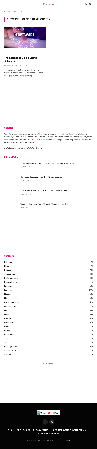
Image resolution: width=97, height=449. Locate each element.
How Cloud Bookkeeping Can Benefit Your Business (41, 177)
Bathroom (8, 262)
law (5, 310)
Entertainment (10, 290)
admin (9, 65)
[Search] (90, 4)
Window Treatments (12, 354)
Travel (7, 342)
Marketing (8, 322)
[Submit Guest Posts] (48, 4)
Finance (7, 294)
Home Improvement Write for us (69, 430)
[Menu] (7, 4)
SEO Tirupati (65, 440)
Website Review (11, 350)
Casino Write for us (48, 434)
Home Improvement (12, 302)
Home (6, 11)
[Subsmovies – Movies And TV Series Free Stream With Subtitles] (11, 166)
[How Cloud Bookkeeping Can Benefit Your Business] (11, 180)
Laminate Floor (10, 306)
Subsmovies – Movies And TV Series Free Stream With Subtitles (47, 163)
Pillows (7, 330)
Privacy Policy (41, 430)
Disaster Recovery (12, 282)
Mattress (7, 326)
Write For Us (23, 430)
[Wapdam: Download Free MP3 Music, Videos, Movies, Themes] (11, 207)
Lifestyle (7, 318)
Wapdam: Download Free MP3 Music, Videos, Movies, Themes (45, 204)
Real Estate (9, 334)
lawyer (7, 314)
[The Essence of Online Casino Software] (25, 38)
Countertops (9, 274)
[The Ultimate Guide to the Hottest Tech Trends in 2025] (11, 193)
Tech (6, 53)
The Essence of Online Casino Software (20, 59)
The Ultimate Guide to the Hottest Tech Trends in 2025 (43, 190)
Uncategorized (10, 346)
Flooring (7, 298)
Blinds (6, 266)
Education (8, 286)
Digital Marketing (11, 278)
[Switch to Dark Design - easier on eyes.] (86, 4)
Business (8, 270)
